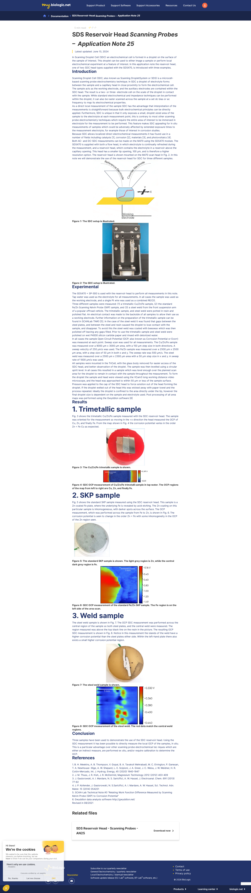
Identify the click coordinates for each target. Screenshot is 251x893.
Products (179, 889)
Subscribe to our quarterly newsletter (108, 868)
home (44, 16)
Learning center (206, 889)
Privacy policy (182, 873)
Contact (178, 866)
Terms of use (181, 869)
